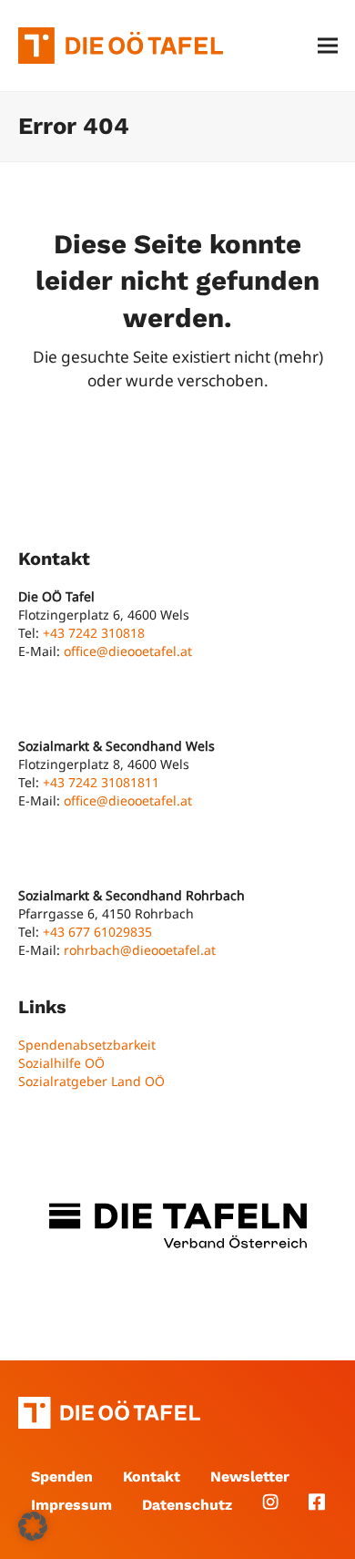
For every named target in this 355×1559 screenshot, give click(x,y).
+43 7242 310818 (94, 632)
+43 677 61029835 (97, 931)
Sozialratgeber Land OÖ (91, 1081)
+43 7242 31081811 (101, 782)
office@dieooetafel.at (128, 651)
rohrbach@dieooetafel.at (140, 950)
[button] (328, 46)
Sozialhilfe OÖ (61, 1063)
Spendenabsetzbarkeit (87, 1044)
